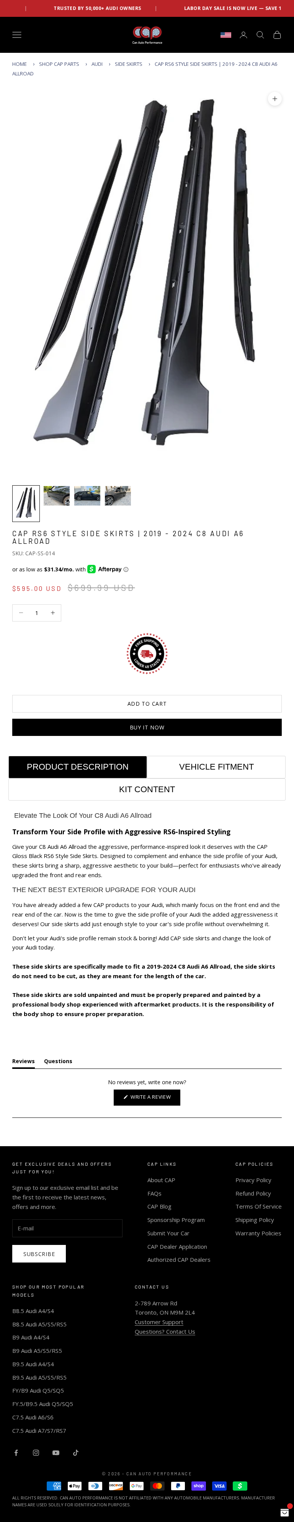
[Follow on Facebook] (16, 1453)
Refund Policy (253, 1193)
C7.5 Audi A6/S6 (33, 1417)
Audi (97, 63)
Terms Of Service (258, 1206)
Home (19, 63)
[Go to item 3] (87, 495)
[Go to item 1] (26, 503)
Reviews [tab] (23, 1062)
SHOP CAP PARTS (59, 63)
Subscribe (39, 1254)
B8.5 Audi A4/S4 (33, 1311)
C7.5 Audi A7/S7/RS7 (39, 1430)
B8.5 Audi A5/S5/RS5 (39, 1324)
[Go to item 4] (118, 495)
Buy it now (147, 727)
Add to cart (147, 703)
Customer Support (159, 1322)
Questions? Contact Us (165, 1331)
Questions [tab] (58, 1062)
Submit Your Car (168, 1233)
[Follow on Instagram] (36, 1453)
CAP (98, 905)
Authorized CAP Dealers (179, 1259)
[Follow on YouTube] (56, 1453)
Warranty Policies (258, 1233)
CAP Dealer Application (177, 1246)
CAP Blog (159, 1206)
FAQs (154, 1193)
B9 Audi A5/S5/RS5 (37, 1350)
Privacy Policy (253, 1180)
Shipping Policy (254, 1219)
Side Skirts (128, 63)
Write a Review (154, 1099)
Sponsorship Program (176, 1219)
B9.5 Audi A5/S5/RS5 (39, 1377)
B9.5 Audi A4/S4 (33, 1364)
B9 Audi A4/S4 (30, 1337)
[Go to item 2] (56, 495)
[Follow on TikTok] (76, 1453)
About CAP (161, 1180)
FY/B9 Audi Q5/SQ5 (38, 1390)
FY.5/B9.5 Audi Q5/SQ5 (42, 1404)
